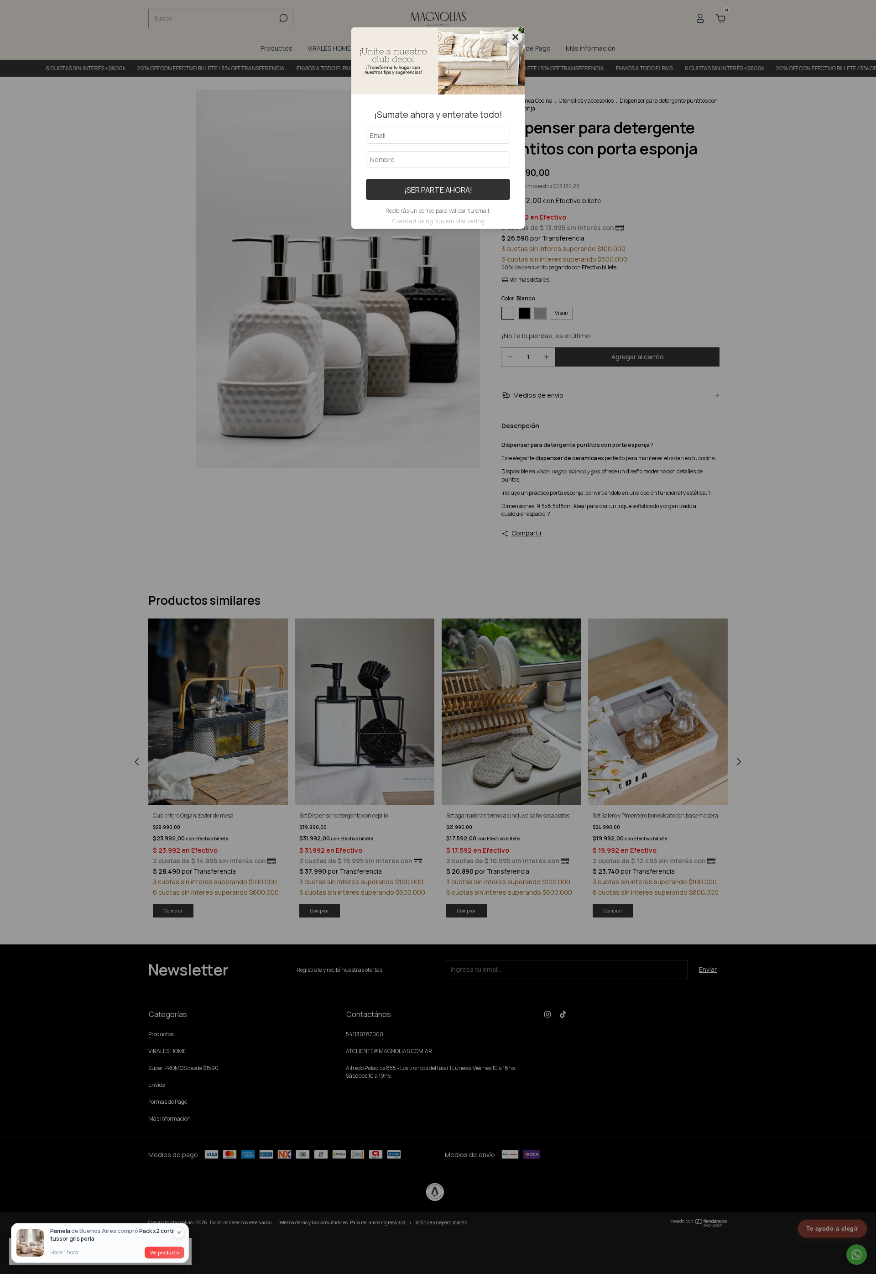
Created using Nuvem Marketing (438, 221)
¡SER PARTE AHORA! (438, 189)
